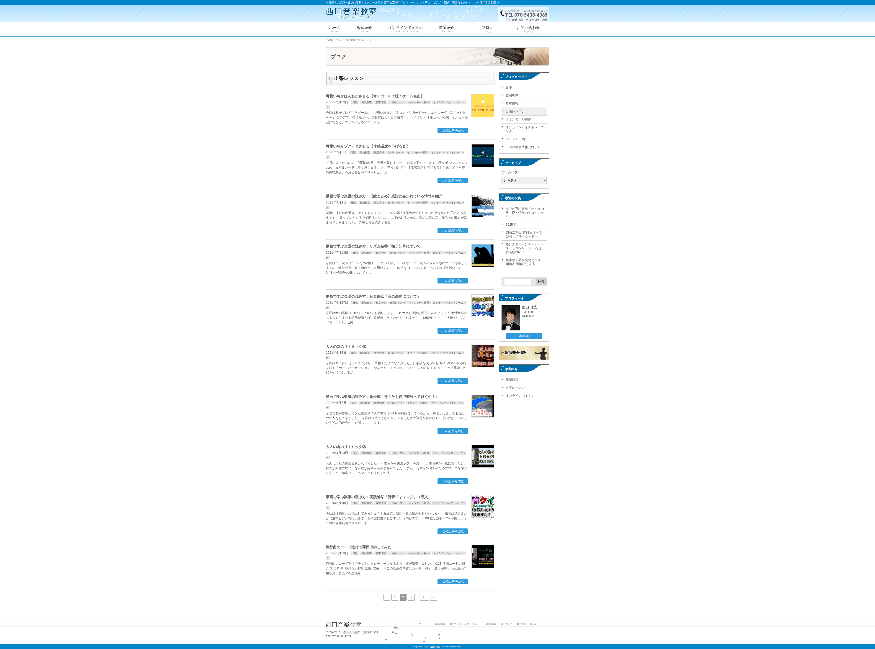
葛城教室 (367, 102)
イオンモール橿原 (419, 102)
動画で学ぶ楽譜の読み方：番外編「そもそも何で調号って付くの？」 (382, 397)
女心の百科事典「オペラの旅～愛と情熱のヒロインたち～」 (525, 212)
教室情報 (381, 102)
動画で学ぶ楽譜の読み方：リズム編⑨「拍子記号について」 (375, 246)
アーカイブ (509, 172)
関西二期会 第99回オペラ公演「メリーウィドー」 (524, 234)
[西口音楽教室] (351, 13)
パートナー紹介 (517, 139)
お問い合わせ (528, 624)
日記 (355, 102)
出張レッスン (397, 102)
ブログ (508, 624)
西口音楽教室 (433, 646)
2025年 (511, 224)
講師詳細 (524, 335)
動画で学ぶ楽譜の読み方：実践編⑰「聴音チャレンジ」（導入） (379, 497)
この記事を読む (453, 130)
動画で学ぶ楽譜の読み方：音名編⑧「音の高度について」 (373, 296)
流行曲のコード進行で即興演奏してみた (358, 547)
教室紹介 (440, 624)
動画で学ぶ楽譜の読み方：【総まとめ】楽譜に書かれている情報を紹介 (384, 196)
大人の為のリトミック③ (346, 346)
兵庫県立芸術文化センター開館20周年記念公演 (525, 262)
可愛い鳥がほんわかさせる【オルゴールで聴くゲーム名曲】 (375, 96)
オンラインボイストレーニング (525, 129)
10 (424, 597)
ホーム (423, 624)
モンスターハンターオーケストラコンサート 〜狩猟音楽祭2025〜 (525, 248)
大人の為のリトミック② (346, 447)
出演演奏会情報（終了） (523, 147)
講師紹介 (491, 624)
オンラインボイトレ (520, 395)
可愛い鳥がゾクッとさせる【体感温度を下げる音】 (368, 146)
